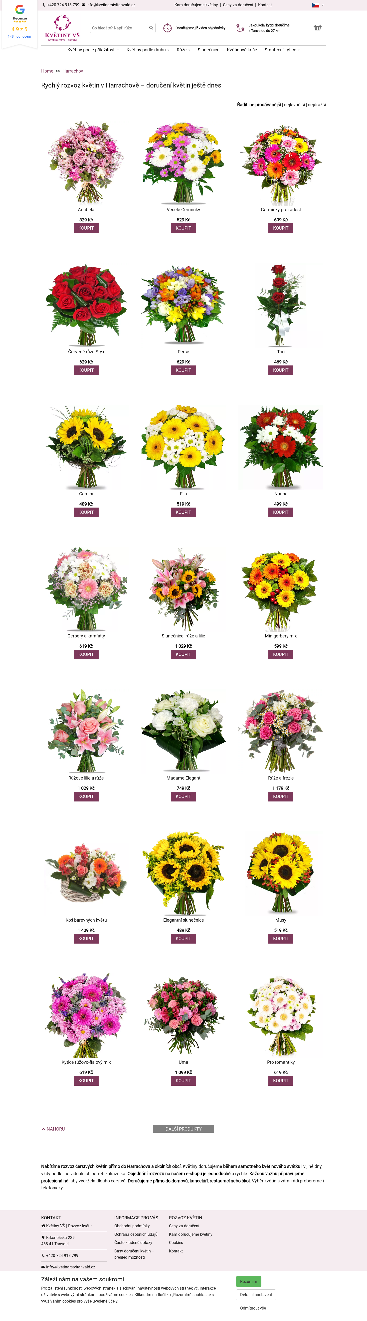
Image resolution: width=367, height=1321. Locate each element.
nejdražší (317, 104)
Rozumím (248, 1281)
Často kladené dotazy (133, 1242)
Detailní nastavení (256, 1294)
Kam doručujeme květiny (196, 4)
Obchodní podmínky (132, 1226)
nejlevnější (294, 104)
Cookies (176, 1242)
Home (47, 71)
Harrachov (72, 71)
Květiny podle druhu (147, 49)
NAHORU (55, 1129)
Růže (182, 49)
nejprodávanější (265, 104)
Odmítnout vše (253, 1308)
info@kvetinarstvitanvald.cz (110, 4)
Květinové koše (242, 49)
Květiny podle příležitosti (92, 49)
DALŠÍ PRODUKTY (184, 1129)
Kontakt (265, 4)
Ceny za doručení (238, 4)
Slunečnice (208, 49)
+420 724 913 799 (62, 4)
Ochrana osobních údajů (136, 1234)
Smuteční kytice (281, 49)
